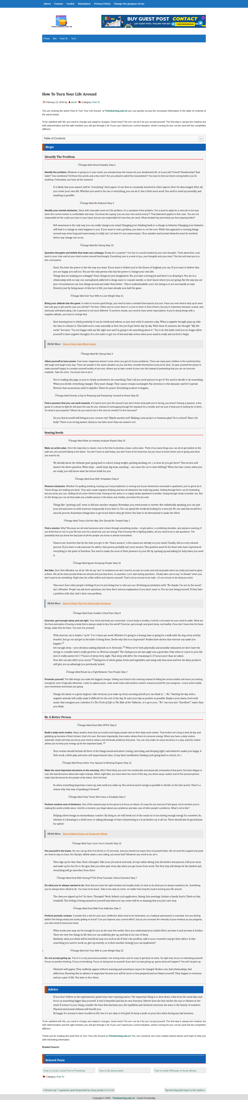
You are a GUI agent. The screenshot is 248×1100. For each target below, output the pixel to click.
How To (96, 102)
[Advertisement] (124, 70)
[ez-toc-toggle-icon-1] (199, 138)
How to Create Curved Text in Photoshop (64, 1071)
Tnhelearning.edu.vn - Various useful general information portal (61, 21)
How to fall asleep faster (111, 1071)
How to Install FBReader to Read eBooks (175, 1071)
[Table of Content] (201, 139)
